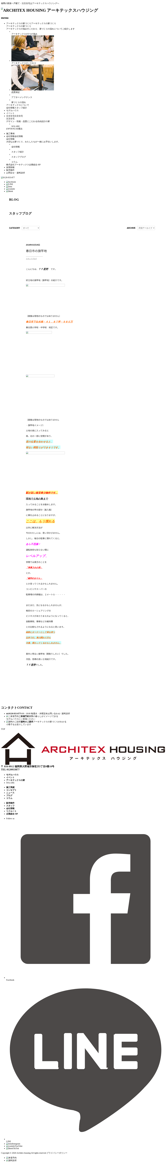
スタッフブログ (18, 157)
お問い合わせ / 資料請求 (59, 713)
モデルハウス (12, 110)
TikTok (16, 1148)
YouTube (18, 1146)
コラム (14, 162)
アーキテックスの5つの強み (24, 34)
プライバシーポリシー (57, 1153)
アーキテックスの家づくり (18, 23)
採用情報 (10, 167)
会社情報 (10, 108)
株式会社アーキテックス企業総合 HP (23, 165)
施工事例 (10, 133)
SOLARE (15, 126)
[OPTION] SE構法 (14, 129)
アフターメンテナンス (21, 97)
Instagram (16, 1144)
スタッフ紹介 (21, 108)
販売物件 (10, 170)
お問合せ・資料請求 (15, 173)
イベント (10, 113)
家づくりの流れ (18, 102)
